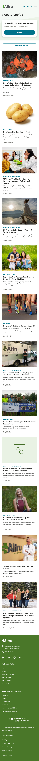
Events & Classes (7, 684)
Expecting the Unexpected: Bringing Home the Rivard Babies (18, 278)
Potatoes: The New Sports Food (16, 132)
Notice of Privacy (7, 747)
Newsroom (5, 705)
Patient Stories (10, 274)
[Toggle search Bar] (31, 6)
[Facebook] (3, 657)
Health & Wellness (11, 176)
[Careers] (27, 6)
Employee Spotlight (12, 370)
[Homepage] (7, 642)
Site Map (4, 740)
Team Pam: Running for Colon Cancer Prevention (19, 423)
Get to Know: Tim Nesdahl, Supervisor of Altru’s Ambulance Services (19, 374)
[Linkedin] (9, 657)
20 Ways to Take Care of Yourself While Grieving (17, 231)
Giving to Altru (6, 701)
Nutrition (7, 129)
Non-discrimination (7, 730)
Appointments (6, 668)
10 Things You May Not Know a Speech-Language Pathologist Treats (16, 181)
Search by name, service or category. (20, 23)
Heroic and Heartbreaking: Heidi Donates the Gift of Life (17, 519)
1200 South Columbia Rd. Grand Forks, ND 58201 (12, 647)
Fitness (6, 323)
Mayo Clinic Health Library (9, 708)
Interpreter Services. (8, 735)
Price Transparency (7, 750)
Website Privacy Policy (9, 743)
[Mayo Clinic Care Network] (19, 720)
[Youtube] (20, 657)
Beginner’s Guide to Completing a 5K (19, 326)
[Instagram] (14, 657)
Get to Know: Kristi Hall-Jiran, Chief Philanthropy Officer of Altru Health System (18, 615)
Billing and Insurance (8, 674)
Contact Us (5, 695)
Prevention (8, 80)
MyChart (4, 671)
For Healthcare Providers (9, 711)
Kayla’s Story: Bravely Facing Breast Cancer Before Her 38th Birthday (18, 84)
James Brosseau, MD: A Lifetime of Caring (18, 568)
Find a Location (6, 680)
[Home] (24, 6)
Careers (4, 698)
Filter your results (21, 46)
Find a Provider (6, 677)
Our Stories (8, 564)
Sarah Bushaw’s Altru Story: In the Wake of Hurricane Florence (17, 470)
